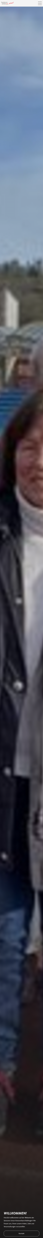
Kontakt (21, 1233)
